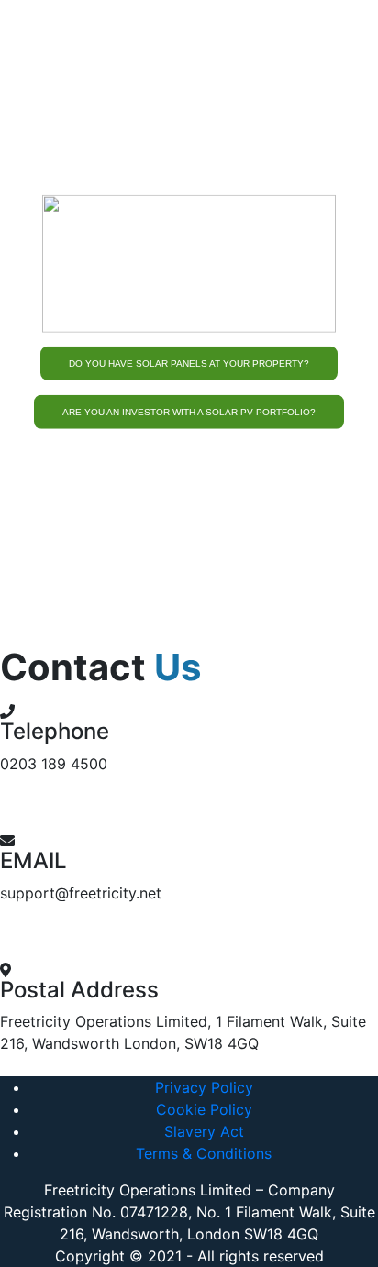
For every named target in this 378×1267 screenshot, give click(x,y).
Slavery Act (204, 1131)
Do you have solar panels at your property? (189, 363)
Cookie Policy (204, 1109)
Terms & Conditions (204, 1153)
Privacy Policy (204, 1087)
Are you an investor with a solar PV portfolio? (189, 411)
